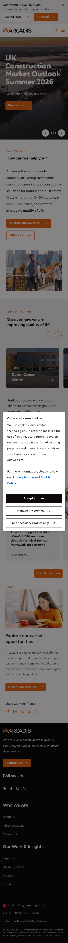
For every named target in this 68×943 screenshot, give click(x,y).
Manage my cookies (30, 510)
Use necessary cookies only (30, 523)
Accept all (30, 498)
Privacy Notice (23, 477)
